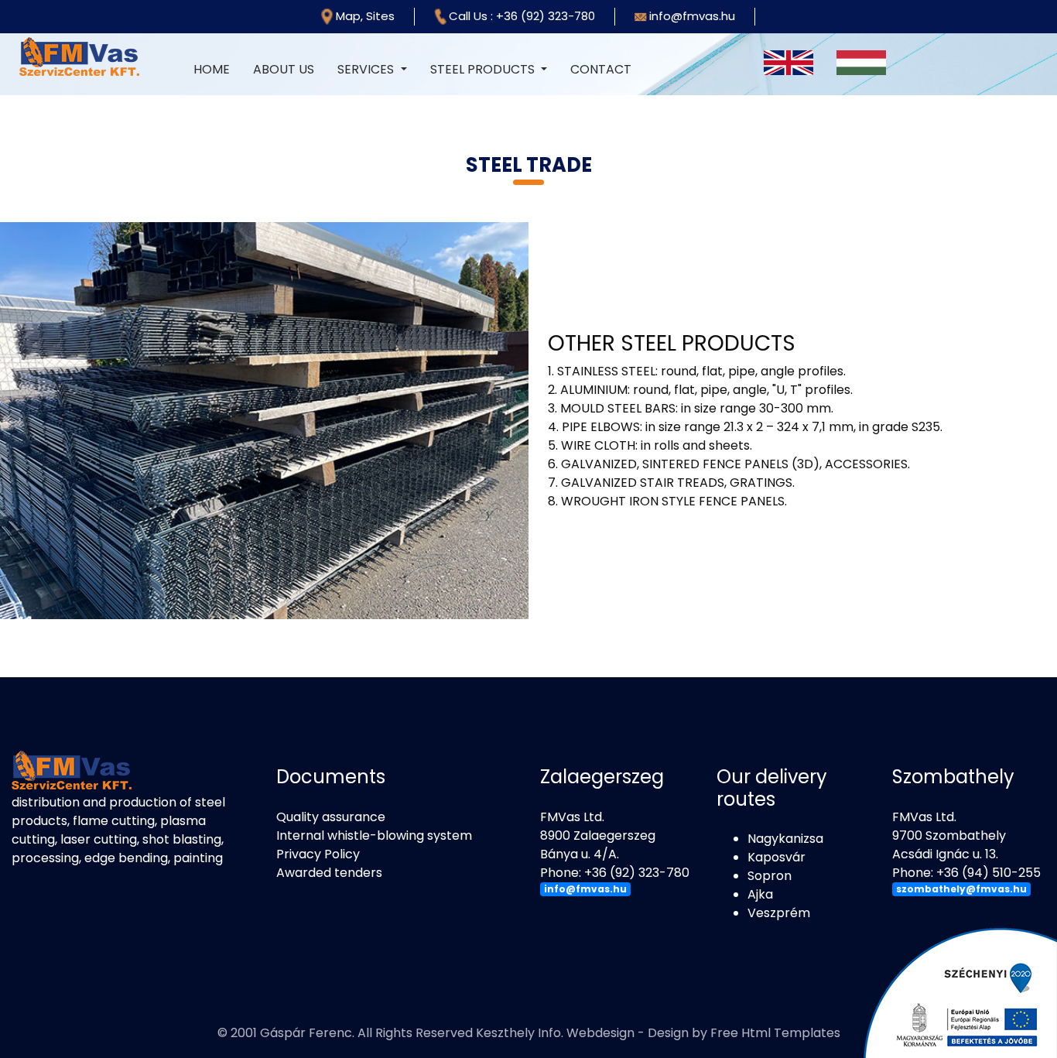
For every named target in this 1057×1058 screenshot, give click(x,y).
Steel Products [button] (484, 69)
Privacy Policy (318, 854)
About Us (283, 69)
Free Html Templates (775, 1033)
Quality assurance (330, 817)
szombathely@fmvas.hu (961, 888)
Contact (600, 69)
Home (217, 69)
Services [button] (367, 69)
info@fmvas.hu (585, 888)
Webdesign (600, 1033)
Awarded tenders (329, 873)
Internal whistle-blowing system (374, 835)
